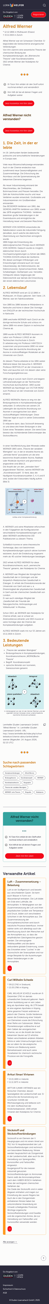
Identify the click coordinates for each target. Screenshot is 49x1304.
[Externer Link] (24, 305)
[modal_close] (46, 259)
